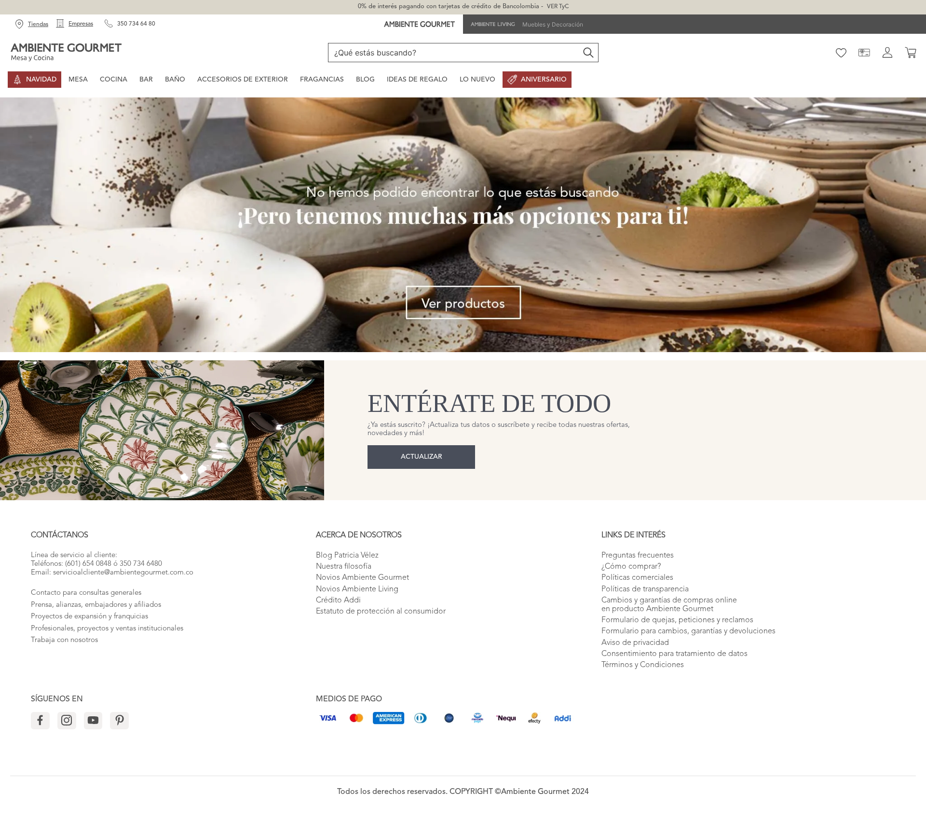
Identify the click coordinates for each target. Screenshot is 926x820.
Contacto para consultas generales (86, 593)
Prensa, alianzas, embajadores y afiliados (96, 605)
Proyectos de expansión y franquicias (89, 616)
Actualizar (421, 456)
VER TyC (558, 7)
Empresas (80, 24)
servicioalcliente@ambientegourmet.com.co (123, 572)
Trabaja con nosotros (64, 640)
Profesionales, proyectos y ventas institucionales (107, 628)
